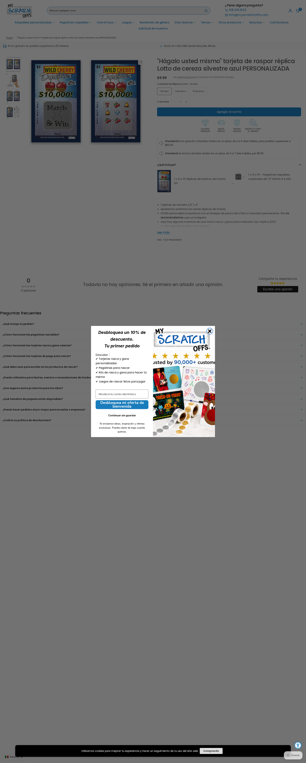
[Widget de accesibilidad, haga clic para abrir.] (298, 745)
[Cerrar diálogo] (210, 331)
